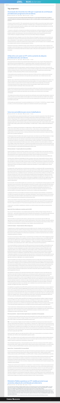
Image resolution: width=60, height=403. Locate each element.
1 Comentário (25, 384)
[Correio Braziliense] (20, 1)
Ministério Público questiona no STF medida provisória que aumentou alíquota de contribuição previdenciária (28, 382)
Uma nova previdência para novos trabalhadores (24, 112)
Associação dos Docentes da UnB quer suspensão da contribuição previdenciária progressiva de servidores (30, 13)
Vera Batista (20, 15)
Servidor (32, 15)
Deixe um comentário (26, 15)
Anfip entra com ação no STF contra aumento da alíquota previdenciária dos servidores (27, 57)
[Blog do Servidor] (33, 1)
